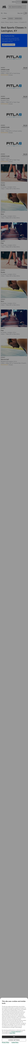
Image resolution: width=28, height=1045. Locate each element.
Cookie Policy (15, 1042)
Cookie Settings (14, 1040)
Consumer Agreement (16, 1031)
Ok (14, 1036)
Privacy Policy (12, 1033)
